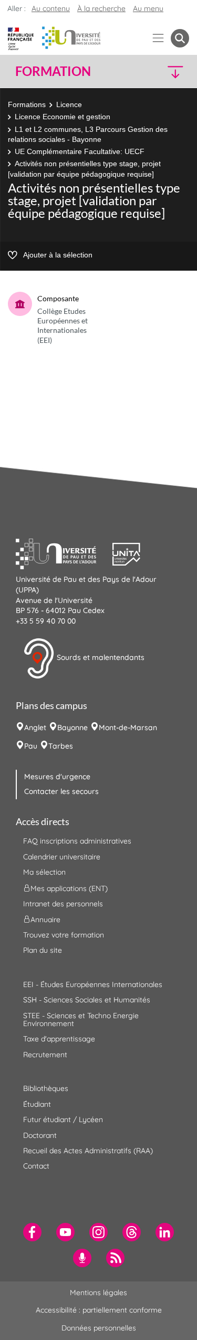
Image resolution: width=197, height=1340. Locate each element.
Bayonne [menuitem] (72, 727)
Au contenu (51, 8)
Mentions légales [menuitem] (98, 1292)
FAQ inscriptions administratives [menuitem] (77, 841)
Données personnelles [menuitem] (98, 1328)
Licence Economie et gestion (62, 116)
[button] (169, 71)
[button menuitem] (180, 38)
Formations (27, 104)
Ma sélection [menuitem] (44, 872)
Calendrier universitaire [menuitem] (61, 857)
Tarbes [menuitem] (60, 746)
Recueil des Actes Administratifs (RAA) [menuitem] (88, 1150)
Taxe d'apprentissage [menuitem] (59, 1039)
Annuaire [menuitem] (45, 919)
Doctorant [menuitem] (40, 1135)
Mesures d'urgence (57, 776)
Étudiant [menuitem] (37, 1104)
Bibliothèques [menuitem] (45, 1088)
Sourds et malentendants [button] (99, 658)
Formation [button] (53, 71)
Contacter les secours (61, 791)
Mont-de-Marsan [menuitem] (128, 727)
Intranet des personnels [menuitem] (63, 903)
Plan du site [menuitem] (42, 950)
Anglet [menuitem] (35, 727)
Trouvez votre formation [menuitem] (63, 935)
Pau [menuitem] (30, 746)
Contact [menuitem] (36, 1166)
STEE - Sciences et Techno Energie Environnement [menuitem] (81, 1019)
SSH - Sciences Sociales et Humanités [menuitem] (86, 999)
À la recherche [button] (101, 8)
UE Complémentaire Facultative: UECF (79, 151)
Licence (69, 104)
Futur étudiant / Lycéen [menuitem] (63, 1119)
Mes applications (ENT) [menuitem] (69, 888)
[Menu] (158, 38)
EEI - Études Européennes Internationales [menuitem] (92, 984)
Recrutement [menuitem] (45, 1054)
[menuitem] (32, 1232)
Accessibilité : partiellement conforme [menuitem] (99, 1310)
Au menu (148, 8)
